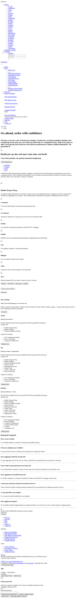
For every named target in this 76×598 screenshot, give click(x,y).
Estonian (10, 21)
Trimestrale (11, 283)
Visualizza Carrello (10, 50)
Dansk (10, 16)
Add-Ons (7, 120)
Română (10, 40)
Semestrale (18, 283)
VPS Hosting (12, 77)
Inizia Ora (4, 312)
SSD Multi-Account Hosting (12, 535)
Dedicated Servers (13, 78)
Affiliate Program (9, 551)
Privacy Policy (8, 550)
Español (10, 43)
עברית (10, 28)
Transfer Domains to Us (15, 90)
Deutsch (10, 26)
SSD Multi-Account (14, 75)
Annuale (25, 283)
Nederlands (11, 18)
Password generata (6, 590)
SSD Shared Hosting (14, 73)
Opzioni (6, 167)
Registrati (7, 51)
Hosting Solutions (9, 93)
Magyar (10, 30)
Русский (10, 41)
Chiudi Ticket (5, 596)
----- (9, 72)
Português (11, 36)
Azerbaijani (11, 8)
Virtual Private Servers (11, 103)
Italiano (6, 4)
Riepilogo (7, 165)
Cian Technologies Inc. (18, 563)
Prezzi (6, 168)
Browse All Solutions (10, 532)
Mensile (3, 283)
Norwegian (11, 35)
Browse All (11, 70)
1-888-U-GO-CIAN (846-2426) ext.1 (12, 561)
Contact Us (7, 123)
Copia (31, 594)
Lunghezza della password (8, 587)
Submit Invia (17, 576)
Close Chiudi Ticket (6, 576)
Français (10, 25)
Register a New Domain (15, 88)
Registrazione (5, 344)
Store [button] (6, 68)
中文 (9, 11)
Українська (11, 48)
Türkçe (10, 46)
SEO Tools (11, 80)
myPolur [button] (10, 53)
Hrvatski (10, 13)
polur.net (30, 563)
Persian (10, 23)
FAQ (5, 122)
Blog (5, 521)
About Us (7, 524)
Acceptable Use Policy (11, 548)
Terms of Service (9, 546)
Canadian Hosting (9, 540)
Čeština (10, 15)
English (10, 20)
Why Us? (7, 92)
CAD (4, 128)
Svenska (10, 45)
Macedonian (11, 33)
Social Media (12, 82)
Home (6, 67)
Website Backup (13, 85)
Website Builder (13, 83)
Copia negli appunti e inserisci (18, 596)
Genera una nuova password (9, 594)
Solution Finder (9, 118)
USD (4, 127)
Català (10, 10)
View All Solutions (10, 115)
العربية (10, 6)
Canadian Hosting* (10, 110)
